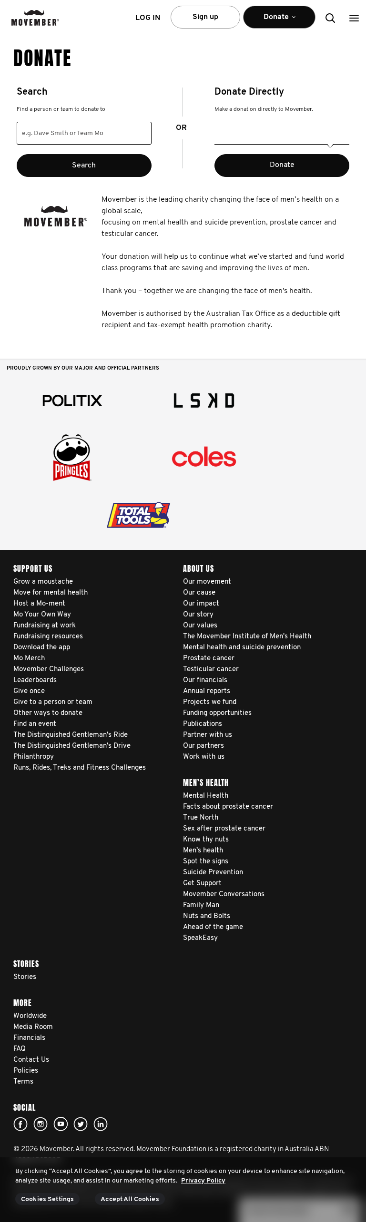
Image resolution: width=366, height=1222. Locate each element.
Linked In (100, 1124)
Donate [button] (269, 21)
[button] (354, 18)
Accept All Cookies (130, 1199)
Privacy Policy (203, 1180)
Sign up (205, 17)
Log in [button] (147, 18)
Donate (282, 165)
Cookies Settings (47, 1199)
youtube (60, 1124)
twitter (80, 1124)
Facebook (20, 1124)
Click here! (40, 1124)
